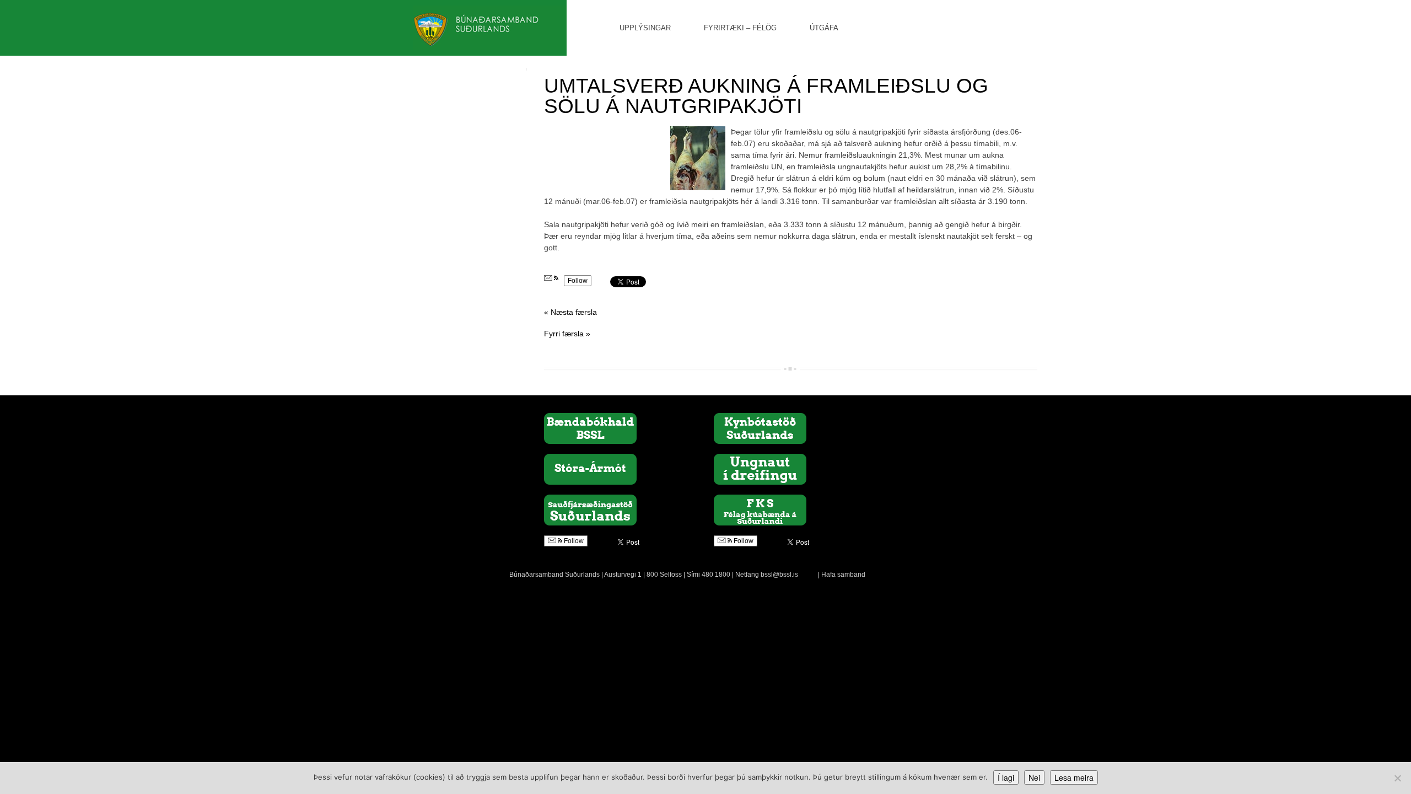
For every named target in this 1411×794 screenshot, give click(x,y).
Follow (578, 281)
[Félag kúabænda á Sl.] (760, 509)
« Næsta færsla (570, 312)
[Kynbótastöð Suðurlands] (760, 428)
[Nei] (1397, 778)
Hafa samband (843, 574)
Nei (1034, 777)
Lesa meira (1074, 777)
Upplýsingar (645, 28)
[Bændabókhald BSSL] (590, 428)
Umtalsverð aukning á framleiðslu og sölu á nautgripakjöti (766, 95)
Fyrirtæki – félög (740, 28)
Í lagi (1006, 777)
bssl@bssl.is (779, 574)
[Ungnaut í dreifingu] (760, 468)
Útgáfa (824, 28)
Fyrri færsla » (567, 333)
